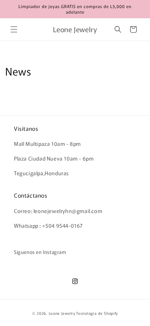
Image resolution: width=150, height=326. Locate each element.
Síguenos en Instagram (40, 251)
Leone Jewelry (62, 313)
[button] (14, 29)
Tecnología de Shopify (97, 313)
